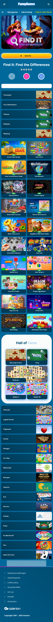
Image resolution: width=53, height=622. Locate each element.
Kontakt (11, 596)
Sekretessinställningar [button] (17, 573)
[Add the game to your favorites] (47, 20)
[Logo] (26, 4)
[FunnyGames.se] (2, 12)
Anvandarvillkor (14, 587)
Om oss (11, 592)
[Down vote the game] (26, 76)
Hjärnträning (26, 12)
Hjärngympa (12, 12)
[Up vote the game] (41, 76)
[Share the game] (12, 76)
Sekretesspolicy (14, 578)
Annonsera (12, 601)
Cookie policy (13, 582)
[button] (48, 4)
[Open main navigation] (4, 4)
